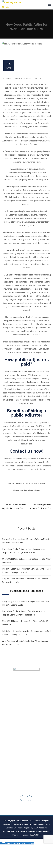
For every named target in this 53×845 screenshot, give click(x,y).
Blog (26, 731)
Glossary (26, 736)
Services (26, 716)
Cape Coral (28, 786)
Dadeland (28, 774)
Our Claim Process (26, 721)
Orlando (27, 791)
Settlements (26, 747)
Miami (28, 769)
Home (26, 705)
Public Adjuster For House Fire (28, 78)
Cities (26, 726)
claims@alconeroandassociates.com (28, 763)
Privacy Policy (26, 741)
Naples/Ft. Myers (28, 780)
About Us (26, 711)
